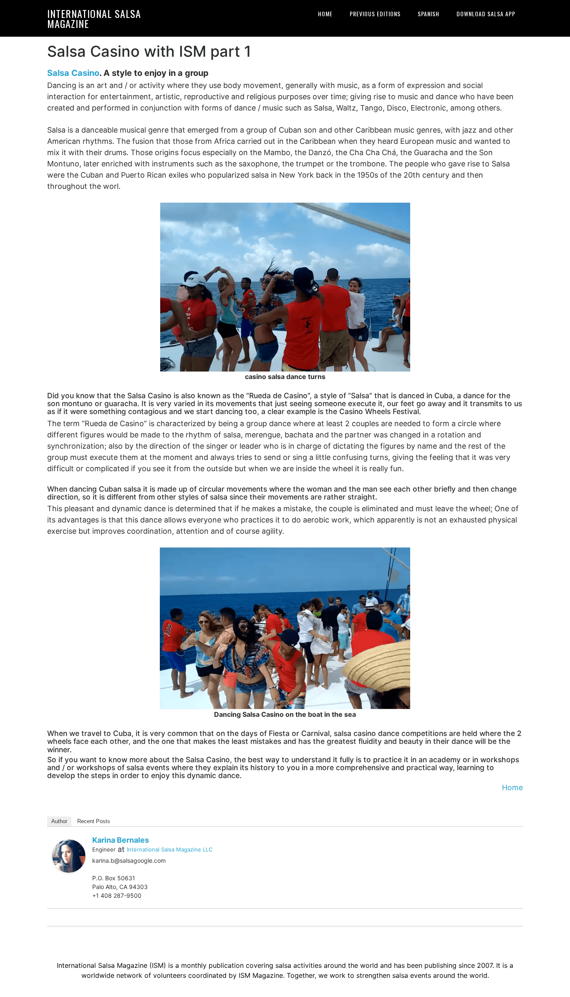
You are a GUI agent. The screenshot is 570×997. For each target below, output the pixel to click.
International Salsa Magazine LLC (169, 849)
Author (59, 821)
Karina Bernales (120, 840)
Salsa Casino (73, 73)
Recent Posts (93, 821)
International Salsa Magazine (94, 18)
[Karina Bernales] (69, 855)
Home (512, 787)
